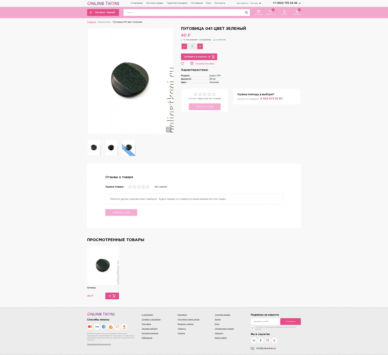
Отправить (290, 321)
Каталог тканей (105, 12)
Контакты (220, 3)
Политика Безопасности (99, 344)
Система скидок (154, 3)
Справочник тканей (224, 329)
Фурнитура (104, 22)
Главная (91, 22)
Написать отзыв (204, 107)
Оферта (182, 329)
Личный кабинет (150, 329)
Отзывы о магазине (151, 319)
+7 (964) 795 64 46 (285, 3)
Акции (218, 319)
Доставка (146, 324)
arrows (299, 3)
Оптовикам (197, 3)
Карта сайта (221, 338)
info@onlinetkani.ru (266, 348)
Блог (208, 3)
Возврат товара (185, 324)
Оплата (181, 333)
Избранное (147, 338)
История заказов (150, 333)
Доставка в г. (247, 3)
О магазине (137, 3)
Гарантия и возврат (177, 3)
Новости (219, 333)
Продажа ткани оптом (188, 319)
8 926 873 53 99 (271, 99)
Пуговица (91, 288)
